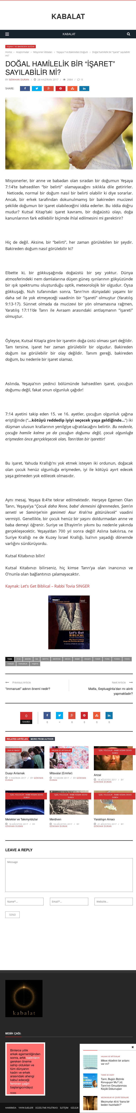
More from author (42, 739)
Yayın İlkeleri (26, 1107)
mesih (67, 659)
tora (107, 659)
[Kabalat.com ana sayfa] (69, 998)
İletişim (64, 1107)
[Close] (132, 1047)
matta (45, 659)
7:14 (18, 659)
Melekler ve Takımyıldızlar (21, 819)
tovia (127, 659)
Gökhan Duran (19, 79)
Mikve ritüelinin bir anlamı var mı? (115, 1062)
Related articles (17, 739)
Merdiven (55, 819)
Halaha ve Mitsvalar (61, 750)
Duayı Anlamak (15, 773)
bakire (28, 659)
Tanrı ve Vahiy (107, 1075)
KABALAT (68, 16)
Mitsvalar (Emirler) (61, 773)
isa (36, 659)
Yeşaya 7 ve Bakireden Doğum (20, 46)
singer (87, 659)
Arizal (97, 775)
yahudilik (22, 663)
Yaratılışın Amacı (104, 819)
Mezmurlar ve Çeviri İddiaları (115, 1097)
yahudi (10, 663)
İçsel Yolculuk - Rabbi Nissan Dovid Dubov (115, 751)
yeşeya (35, 663)
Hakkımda (10, 1107)
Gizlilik (74, 1107)
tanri (97, 659)
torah (117, 659)
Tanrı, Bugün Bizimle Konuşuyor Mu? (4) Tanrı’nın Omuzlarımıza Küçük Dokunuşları (114, 1083)
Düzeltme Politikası (46, 1107)
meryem (56, 659)
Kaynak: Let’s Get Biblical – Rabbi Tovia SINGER (47, 586)
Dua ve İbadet (13, 750)
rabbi (77, 659)
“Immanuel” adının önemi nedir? (27, 688)
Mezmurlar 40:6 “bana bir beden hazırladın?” (115, 1103)
